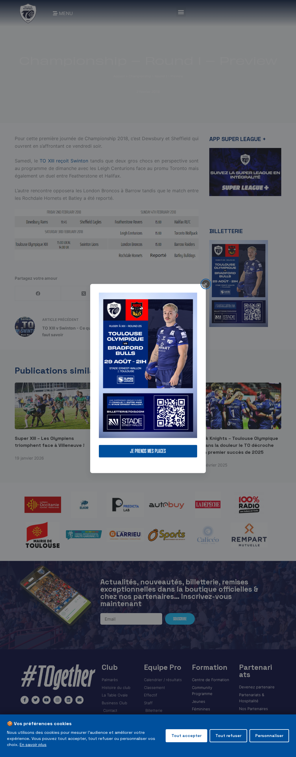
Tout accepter (186, 735)
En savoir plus (33, 744)
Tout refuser (228, 735)
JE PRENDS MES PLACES (148, 451)
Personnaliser (269, 735)
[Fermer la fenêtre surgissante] (206, 284)
